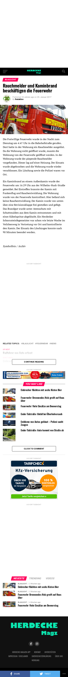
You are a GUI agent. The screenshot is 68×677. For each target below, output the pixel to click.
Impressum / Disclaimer (18, 656)
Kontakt (37, 652)
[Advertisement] (34, 34)
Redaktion (19, 99)
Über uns (59, 656)
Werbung (35, 660)
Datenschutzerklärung (41, 656)
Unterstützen (50, 652)
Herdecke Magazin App (21, 652)
